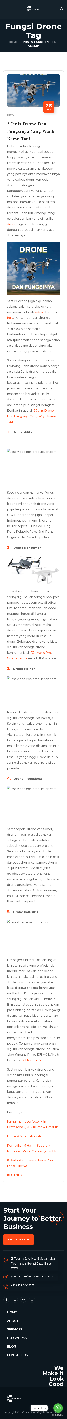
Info (10, 115)
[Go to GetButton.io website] (58, 1415)
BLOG (11, 1346)
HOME (12, 1312)
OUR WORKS (17, 1338)
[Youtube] (23, 1300)
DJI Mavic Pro (41, 652)
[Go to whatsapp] (58, 1408)
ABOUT (13, 1321)
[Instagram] (15, 1300)
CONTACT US (17, 1355)
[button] (62, 9)
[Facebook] (6, 1300)
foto (10, 318)
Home (13, 42)
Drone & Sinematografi (24, 1136)
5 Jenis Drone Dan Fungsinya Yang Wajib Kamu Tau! (30, 131)
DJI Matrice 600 (33, 1060)
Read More (15, 1175)
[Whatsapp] (32, 1300)
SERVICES (14, 1329)
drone (11, 224)
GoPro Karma (17, 658)
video (39, 312)
